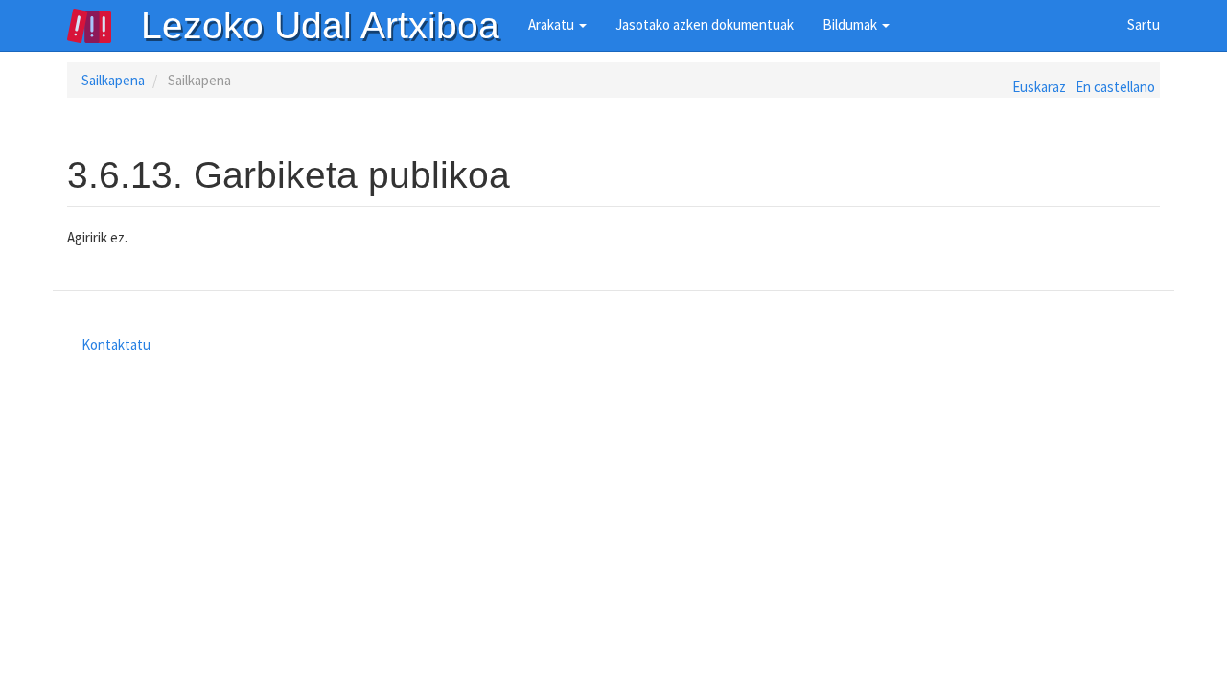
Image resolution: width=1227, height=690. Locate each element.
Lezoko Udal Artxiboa (320, 25)
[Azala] (103, 26)
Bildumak (851, 24)
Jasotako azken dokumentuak (704, 24)
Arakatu (552, 24)
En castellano (1115, 87)
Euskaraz (1039, 87)
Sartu (1143, 24)
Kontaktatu (115, 344)
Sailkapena (113, 80)
